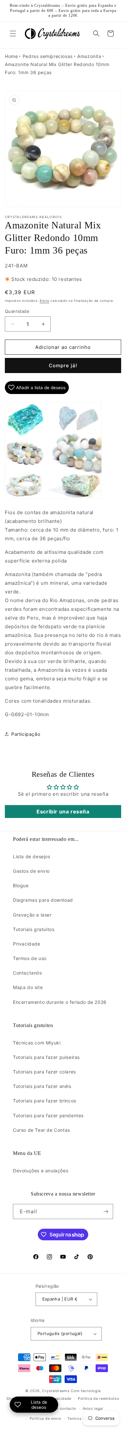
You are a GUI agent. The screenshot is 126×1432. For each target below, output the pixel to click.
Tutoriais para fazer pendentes (48, 1115)
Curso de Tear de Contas (41, 1130)
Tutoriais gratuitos (33, 929)
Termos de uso (30, 958)
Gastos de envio (31, 871)
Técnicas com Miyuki (36, 1042)
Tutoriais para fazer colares (44, 1071)
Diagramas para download (43, 900)
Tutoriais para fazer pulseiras (46, 1057)
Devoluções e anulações (40, 1170)
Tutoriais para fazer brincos (44, 1100)
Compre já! (63, 365)
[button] (13, 33)
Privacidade (26, 944)
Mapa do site (28, 987)
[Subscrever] (106, 1211)
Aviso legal (93, 1408)
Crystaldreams (55, 1391)
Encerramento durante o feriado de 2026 (60, 1002)
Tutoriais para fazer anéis (42, 1086)
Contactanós (27, 972)
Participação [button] (25, 734)
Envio (44, 301)
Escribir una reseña (63, 811)
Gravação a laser (32, 915)
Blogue (21, 885)
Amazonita (89, 56)
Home (11, 56)
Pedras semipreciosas (48, 56)
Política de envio (45, 1418)
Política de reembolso (99, 1398)
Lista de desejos (31, 856)
